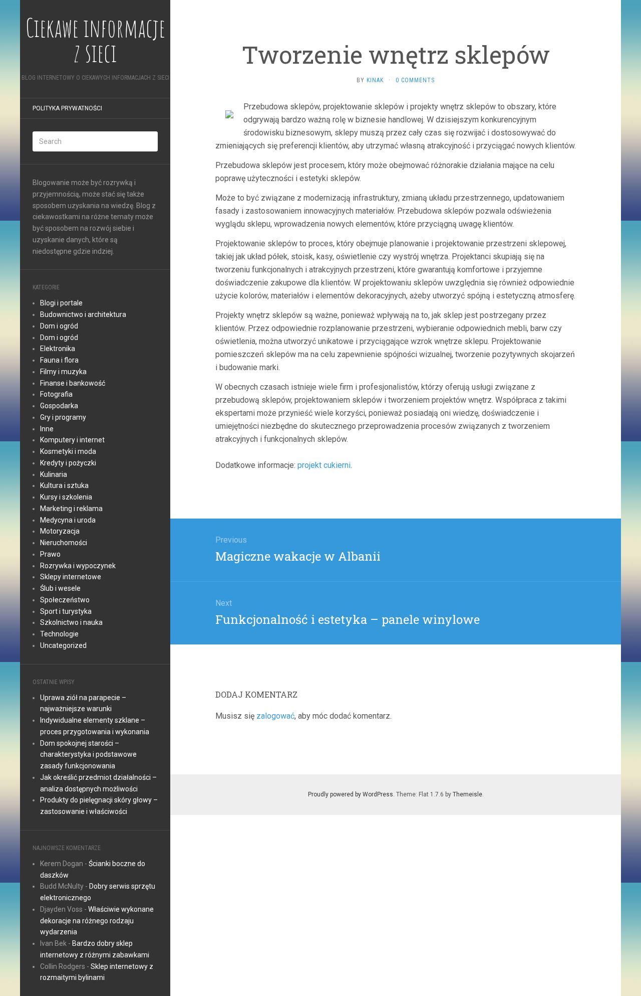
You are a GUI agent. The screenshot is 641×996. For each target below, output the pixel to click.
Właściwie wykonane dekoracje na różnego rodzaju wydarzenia (97, 920)
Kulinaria (53, 474)
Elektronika (57, 349)
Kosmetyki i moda (68, 451)
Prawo (50, 554)
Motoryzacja (60, 531)
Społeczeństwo (65, 600)
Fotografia (56, 394)
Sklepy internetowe (70, 577)
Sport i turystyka (66, 611)
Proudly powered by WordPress (350, 794)
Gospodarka (59, 406)
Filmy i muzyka (63, 372)
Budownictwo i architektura (83, 314)
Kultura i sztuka (64, 485)
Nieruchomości (63, 543)
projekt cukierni (324, 465)
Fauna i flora (59, 360)
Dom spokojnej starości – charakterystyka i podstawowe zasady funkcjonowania (88, 754)
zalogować (275, 716)
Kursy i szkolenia (66, 497)
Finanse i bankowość (72, 383)
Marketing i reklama (71, 509)
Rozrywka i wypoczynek (78, 566)
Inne (47, 429)
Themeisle (467, 794)
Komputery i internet (72, 440)
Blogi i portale (61, 303)
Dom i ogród (59, 326)
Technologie (59, 634)
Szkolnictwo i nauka (71, 622)
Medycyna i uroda (68, 520)
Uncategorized (63, 645)
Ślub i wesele (60, 588)
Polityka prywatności (67, 108)
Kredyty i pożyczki (68, 463)
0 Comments (415, 80)
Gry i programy (63, 417)
